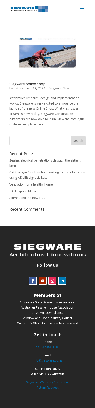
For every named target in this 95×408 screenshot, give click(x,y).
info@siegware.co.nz (47, 360)
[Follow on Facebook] (33, 281)
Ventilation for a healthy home (31, 184)
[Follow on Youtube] (43, 281)
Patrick (18, 88)
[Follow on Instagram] (52, 281)
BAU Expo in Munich (24, 191)
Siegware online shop (27, 83)
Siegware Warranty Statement (47, 382)
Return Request (47, 387)
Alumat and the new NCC (28, 198)
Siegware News (60, 88)
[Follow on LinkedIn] (62, 281)
